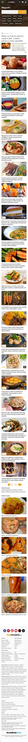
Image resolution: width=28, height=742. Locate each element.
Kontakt (16, 660)
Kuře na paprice (18, 692)
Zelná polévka (23, 671)
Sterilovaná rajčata (21, 686)
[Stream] (19, 630)
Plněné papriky (13, 686)
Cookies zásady (5, 655)
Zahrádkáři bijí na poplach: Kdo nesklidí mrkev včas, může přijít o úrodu (14, 308)
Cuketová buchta (10, 694)
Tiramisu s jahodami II (6, 707)
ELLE (15, 646)
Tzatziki (8, 674)
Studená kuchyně (17, 20)
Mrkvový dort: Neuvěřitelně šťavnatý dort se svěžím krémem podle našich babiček (13, 414)
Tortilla (16, 666)
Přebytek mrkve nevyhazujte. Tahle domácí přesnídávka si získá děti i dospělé (12, 115)
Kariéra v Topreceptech (19, 653)
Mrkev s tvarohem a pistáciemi (9, 535)
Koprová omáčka (19, 691)
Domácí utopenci (5, 697)
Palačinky (3, 711)
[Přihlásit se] (26, 2)
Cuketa (9, 18)
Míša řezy (12, 692)
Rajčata (4, 20)
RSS (15, 652)
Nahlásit (16, 657)
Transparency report (19, 658)
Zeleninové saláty (10, 682)
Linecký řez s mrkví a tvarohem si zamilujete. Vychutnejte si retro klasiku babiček (12, 393)
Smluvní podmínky (5, 658)
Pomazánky (11, 664)
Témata (11, 33)
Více (25, 52)
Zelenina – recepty (18, 664)
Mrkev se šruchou (6, 575)
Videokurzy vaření (5, 643)
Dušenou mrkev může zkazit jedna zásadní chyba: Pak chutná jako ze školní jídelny (12, 329)
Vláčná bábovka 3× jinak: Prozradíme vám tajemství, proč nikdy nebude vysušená (13, 480)
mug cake (22, 491)
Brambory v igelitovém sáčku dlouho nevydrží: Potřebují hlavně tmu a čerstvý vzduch (12, 723)
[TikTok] (23, 630)
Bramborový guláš (5, 689)
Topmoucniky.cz (18, 641)
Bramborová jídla (8, 678)
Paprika (20, 16)
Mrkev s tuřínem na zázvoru (9, 515)
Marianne (16, 645)
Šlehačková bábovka (14, 671)
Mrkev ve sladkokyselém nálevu (10, 595)
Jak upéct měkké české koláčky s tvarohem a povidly (13, 716)
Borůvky (9, 20)
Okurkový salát (11, 691)
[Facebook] (4, 630)
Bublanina (14, 695)
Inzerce (3, 661)
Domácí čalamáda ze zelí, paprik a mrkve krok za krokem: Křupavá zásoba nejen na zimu (14, 73)
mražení (15, 490)
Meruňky (20, 18)
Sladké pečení (18, 23)
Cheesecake (13, 689)
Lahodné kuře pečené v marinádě (9, 709)
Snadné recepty (19, 679)
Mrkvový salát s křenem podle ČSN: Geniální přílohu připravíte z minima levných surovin (12, 158)
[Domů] (2, 33)
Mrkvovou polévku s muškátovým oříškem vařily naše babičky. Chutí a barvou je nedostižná (12, 459)
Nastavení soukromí (6, 652)
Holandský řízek (5, 692)
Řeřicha (8, 669)
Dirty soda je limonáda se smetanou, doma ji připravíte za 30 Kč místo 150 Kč (11, 718)
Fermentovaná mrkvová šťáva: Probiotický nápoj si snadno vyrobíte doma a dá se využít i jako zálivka (13, 265)
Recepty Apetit (4, 645)
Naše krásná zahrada (6, 648)
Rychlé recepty (11, 679)
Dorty (2, 684)
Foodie (16, 655)
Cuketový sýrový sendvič (7, 702)
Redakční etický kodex (6, 660)
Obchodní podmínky (6, 657)
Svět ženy (3, 646)
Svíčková (24, 669)
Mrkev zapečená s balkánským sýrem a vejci (13, 614)
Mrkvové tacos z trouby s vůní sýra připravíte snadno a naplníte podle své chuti (13, 287)
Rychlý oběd (8, 695)
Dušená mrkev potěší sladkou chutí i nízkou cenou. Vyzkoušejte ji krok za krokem (13, 94)
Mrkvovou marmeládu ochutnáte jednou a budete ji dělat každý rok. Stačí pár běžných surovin (12, 200)
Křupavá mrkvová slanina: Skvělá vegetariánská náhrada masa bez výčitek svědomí (12, 179)
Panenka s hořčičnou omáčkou (8, 704)
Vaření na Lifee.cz (5, 641)
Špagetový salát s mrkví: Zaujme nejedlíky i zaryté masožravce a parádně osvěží (11, 137)
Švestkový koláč (21, 695)
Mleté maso (19, 676)
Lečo (16, 694)
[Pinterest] (8, 630)
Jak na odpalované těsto (12, 668)
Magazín (5, 7)
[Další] (19, 485)
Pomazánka (5, 23)
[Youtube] (15, 630)
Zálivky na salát (5, 672)
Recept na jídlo (4, 640)
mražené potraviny (6, 490)
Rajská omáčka (19, 688)
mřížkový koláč (10, 491)
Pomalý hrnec (16, 678)
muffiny (17, 491)
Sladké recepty (11, 681)
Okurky (14, 18)
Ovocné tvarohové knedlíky (8, 688)
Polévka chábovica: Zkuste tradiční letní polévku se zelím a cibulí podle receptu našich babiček (12, 243)
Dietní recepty (18, 681)
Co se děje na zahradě (16, 669)
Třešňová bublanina (14, 672)
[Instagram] (12, 630)
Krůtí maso (12, 676)
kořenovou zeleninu (16, 44)
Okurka (15, 16)
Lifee (15, 648)
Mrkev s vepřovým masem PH (9, 555)
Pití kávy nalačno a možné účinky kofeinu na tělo (12, 714)
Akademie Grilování (7, 16)
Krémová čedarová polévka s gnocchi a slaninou (12, 706)
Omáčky (11, 23)
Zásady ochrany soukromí (7, 653)
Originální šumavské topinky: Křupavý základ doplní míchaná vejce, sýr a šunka (13, 729)
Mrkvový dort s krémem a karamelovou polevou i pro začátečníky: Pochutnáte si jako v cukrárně (13, 222)
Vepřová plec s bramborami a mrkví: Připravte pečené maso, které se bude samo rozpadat (13, 372)
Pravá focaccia (5, 671)
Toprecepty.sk (17, 640)
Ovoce (6, 684)
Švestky (4, 18)
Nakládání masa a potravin (7, 666)
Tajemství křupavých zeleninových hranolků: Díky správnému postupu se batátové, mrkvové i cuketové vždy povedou (13, 436)
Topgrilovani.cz (17, 643)
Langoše (3, 694)
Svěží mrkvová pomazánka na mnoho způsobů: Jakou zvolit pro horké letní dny (13, 350)
